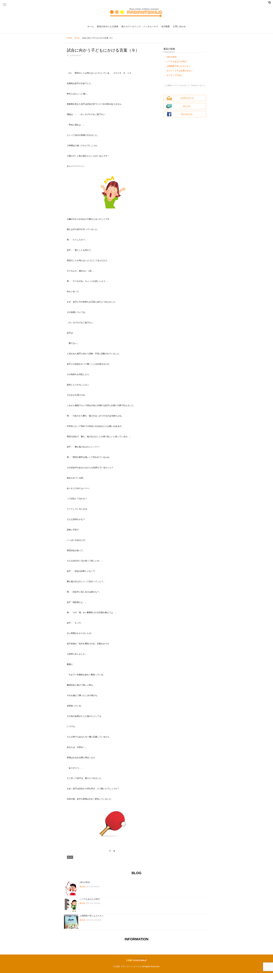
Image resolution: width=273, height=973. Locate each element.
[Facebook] (110, 851)
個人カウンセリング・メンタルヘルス (139, 26)
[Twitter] (114, 851)
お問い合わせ (179, 26)
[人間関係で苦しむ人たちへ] (71, 922)
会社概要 (165, 26)
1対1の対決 (171, 57)
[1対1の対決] (71, 888)
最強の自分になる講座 (107, 26)
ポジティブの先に (174, 75)
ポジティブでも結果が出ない (179, 71)
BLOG (70, 857)
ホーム (90, 26)
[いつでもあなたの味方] (71, 905)
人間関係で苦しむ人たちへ (178, 66)
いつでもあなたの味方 (176, 61)
